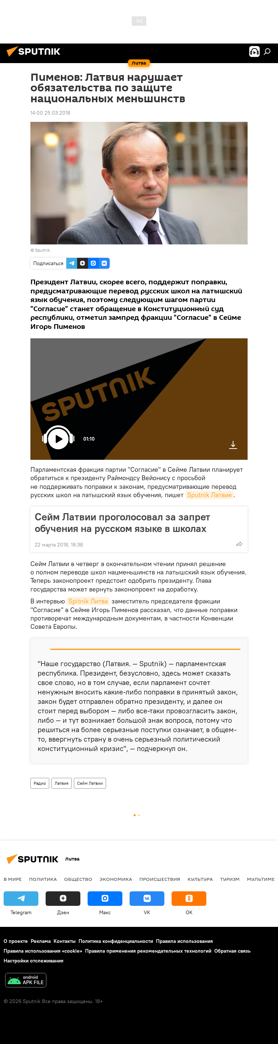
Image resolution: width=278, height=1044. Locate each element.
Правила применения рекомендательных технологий (148, 951)
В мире (13, 879)
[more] (239, 544)
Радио (40, 783)
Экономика (116, 879)
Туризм (230, 879)
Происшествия (159, 879)
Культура (200, 879)
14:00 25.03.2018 (50, 113)
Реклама (41, 941)
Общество (78, 879)
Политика (43, 879)
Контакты (65, 941)
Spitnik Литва (88, 601)
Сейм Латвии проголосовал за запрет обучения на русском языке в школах (122, 522)
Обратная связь (232, 951)
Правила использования (184, 941)
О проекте (16, 941)
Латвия (61, 783)
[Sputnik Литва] (35, 57)
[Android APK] (25, 981)
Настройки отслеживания (33, 960)
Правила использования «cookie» (43, 951)
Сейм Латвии (90, 783)
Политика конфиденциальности (116, 941)
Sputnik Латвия (209, 495)
